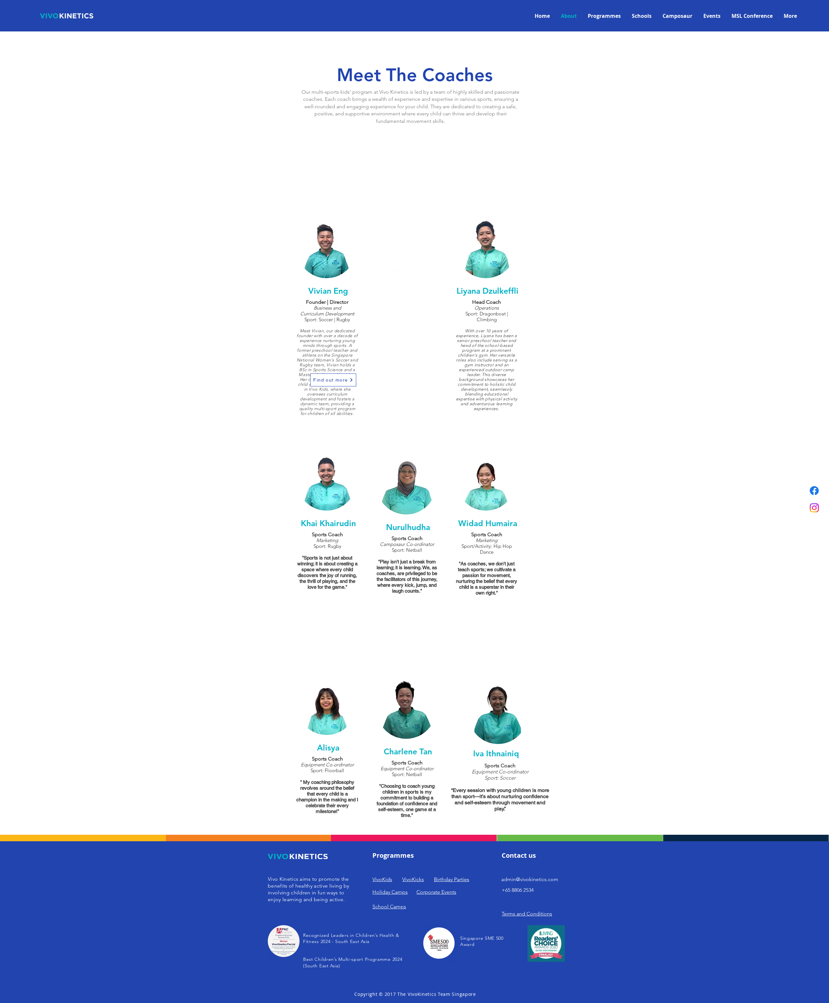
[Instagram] (814, 508)
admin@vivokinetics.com (529, 879)
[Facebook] (814, 491)
